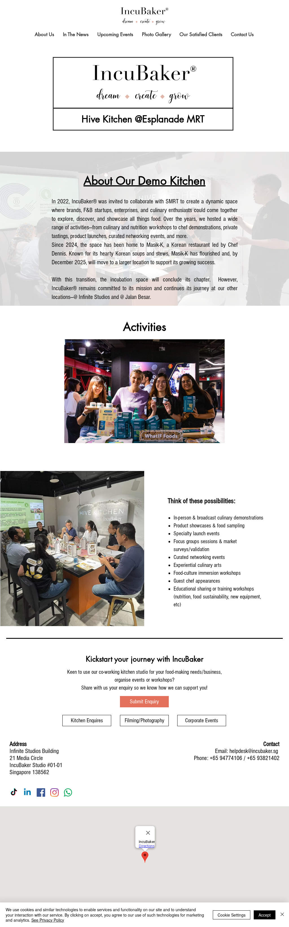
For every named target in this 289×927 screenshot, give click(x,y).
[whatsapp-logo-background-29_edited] (68, 792)
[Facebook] (41, 792)
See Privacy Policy (47, 920)
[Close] (282, 914)
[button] (144, 391)
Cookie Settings (232, 915)
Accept (265, 915)
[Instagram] (54, 792)
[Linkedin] (27, 792)
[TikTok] (14, 792)
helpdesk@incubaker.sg (253, 751)
